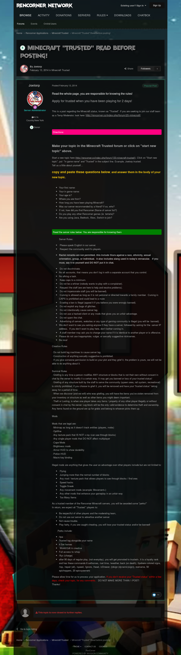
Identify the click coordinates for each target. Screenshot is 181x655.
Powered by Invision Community (90, 653)
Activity (43, 15)
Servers (84, 15)
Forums (20, 23)
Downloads (122, 15)
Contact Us (90, 646)
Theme (77, 646)
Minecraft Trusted (60, 70)
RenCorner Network (44, 5)
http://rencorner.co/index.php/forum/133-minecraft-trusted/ (105, 157)
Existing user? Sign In (133, 5)
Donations (64, 15)
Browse (25, 15)
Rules (101, 15)
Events (34, 23)
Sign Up (157, 5)
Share (129, 68)
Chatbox (144, 15)
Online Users (50, 23)
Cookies (103, 646)
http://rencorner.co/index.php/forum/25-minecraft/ (113, 115)
